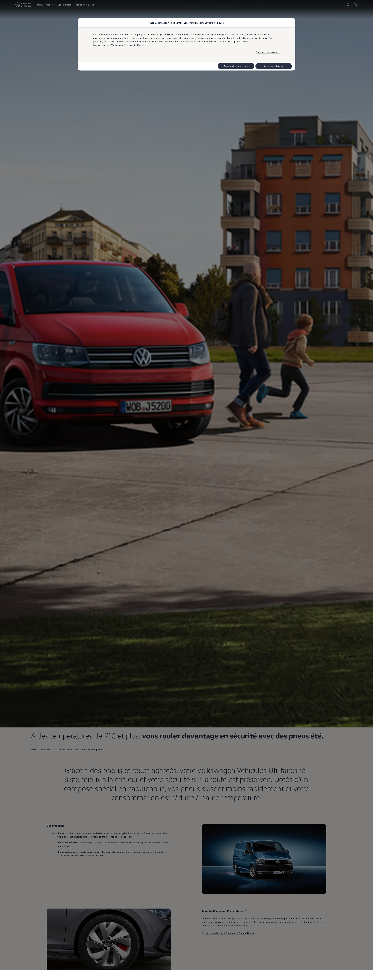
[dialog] (186, 485)
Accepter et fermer (273, 66)
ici (232, 41)
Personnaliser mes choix (236, 66)
